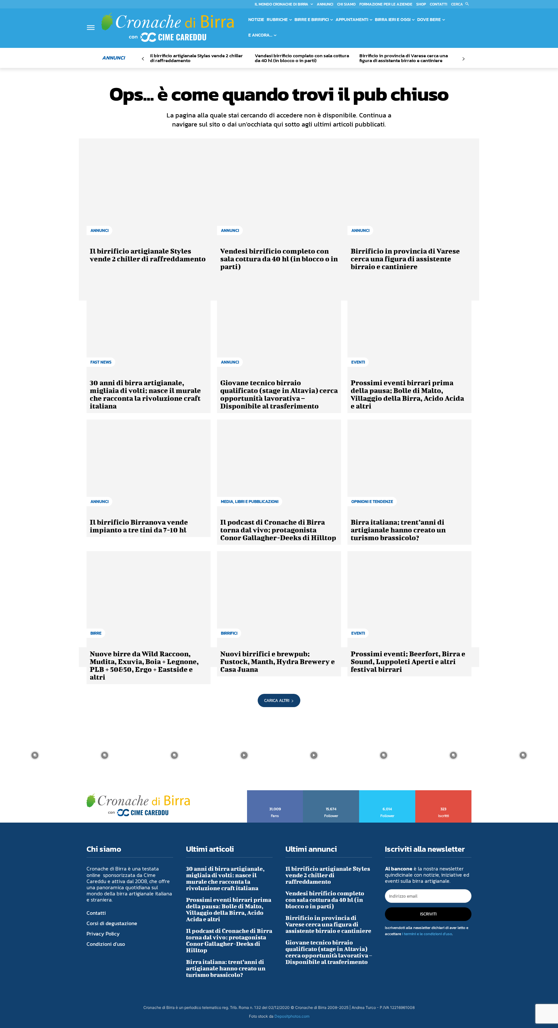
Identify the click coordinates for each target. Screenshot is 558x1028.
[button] (461, 4)
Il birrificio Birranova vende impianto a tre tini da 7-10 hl (139, 526)
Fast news (100, 362)
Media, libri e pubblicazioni (249, 501)
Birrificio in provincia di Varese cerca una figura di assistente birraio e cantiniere (403, 58)
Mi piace (275, 792)
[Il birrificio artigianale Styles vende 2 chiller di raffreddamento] (149, 195)
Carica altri (276, 700)
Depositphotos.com (291, 1016)
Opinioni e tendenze (372, 501)
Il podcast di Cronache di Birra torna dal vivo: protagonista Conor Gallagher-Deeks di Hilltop (278, 529)
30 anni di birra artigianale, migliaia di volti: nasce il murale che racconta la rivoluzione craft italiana (145, 394)
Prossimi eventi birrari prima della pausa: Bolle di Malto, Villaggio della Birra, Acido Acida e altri (407, 394)
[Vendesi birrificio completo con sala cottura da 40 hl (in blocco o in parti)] (279, 195)
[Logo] (167, 27)
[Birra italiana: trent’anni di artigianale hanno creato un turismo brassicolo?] (409, 466)
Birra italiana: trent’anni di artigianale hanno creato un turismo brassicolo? (398, 529)
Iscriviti (443, 792)
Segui (331, 792)
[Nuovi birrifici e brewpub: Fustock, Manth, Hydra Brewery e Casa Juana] (279, 597)
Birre (95, 633)
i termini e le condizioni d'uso (427, 934)
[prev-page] (143, 59)
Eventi (358, 362)
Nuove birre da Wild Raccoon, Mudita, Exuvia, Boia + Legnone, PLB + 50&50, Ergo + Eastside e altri (144, 665)
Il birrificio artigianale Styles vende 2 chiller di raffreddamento (196, 58)
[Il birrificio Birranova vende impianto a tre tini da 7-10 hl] (149, 466)
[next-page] (463, 59)
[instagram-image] (35, 755)
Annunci (99, 230)
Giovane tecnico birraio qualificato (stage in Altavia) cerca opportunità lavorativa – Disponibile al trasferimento (279, 394)
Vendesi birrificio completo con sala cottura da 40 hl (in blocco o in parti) (302, 58)
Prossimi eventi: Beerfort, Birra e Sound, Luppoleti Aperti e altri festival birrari (408, 661)
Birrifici (229, 633)
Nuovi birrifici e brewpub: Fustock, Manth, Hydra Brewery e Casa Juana (277, 661)
